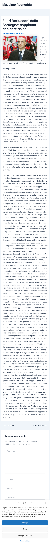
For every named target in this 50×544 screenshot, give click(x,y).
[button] (46, 503)
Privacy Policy (25, 541)
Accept (25, 523)
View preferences (25, 535)
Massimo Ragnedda (17, 4)
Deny (25, 529)
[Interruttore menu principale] (45, 4)
